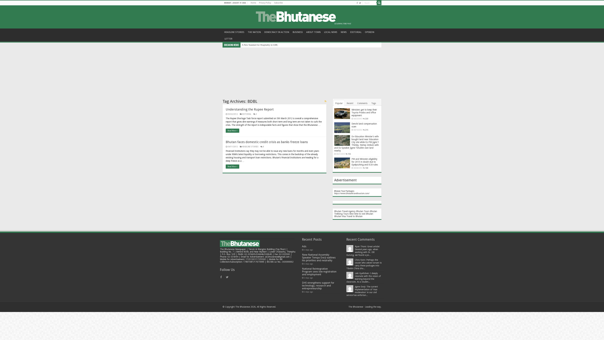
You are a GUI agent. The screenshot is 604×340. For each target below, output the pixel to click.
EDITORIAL (355, 32)
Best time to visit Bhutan (361, 213)
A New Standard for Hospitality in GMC (260, 45)
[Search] (379, 2)
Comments (362, 103)
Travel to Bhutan (354, 216)
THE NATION (254, 32)
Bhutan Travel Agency (344, 211)
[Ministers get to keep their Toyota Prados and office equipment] (342, 113)
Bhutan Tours (362, 211)
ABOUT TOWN (313, 32)
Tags (373, 103)
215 (366, 130)
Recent (350, 103)
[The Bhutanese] (302, 16)
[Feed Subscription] (325, 101)
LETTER (228, 38)
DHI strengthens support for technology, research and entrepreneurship (318, 285)
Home (253, 3)
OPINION (369, 32)
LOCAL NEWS (330, 32)
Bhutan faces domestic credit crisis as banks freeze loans (267, 142)
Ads (304, 246)
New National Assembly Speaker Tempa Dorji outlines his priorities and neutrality (319, 257)
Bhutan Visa (340, 216)
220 (366, 119)
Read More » (232, 131)
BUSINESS (298, 32)
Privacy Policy (265, 3)
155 (349, 154)
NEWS (344, 32)
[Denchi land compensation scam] (342, 127)
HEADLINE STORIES (234, 32)
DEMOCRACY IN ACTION (276, 32)
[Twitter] (360, 3)
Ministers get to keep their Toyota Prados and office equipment (364, 112)
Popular (339, 103)
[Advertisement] (302, 71)
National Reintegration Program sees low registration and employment (319, 271)
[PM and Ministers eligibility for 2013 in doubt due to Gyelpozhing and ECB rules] (342, 163)
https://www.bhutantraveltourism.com (351, 193)
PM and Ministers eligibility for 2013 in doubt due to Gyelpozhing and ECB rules (365, 162)
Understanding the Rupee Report (250, 109)
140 (366, 168)
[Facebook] (357, 3)
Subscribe (278, 3)
